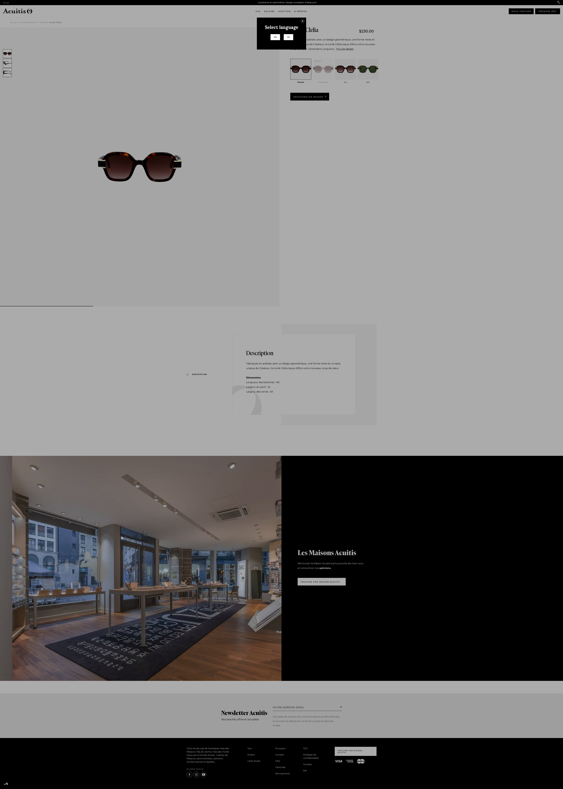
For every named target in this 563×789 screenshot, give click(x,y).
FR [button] (288, 37)
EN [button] (275, 37)
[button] (302, 21)
